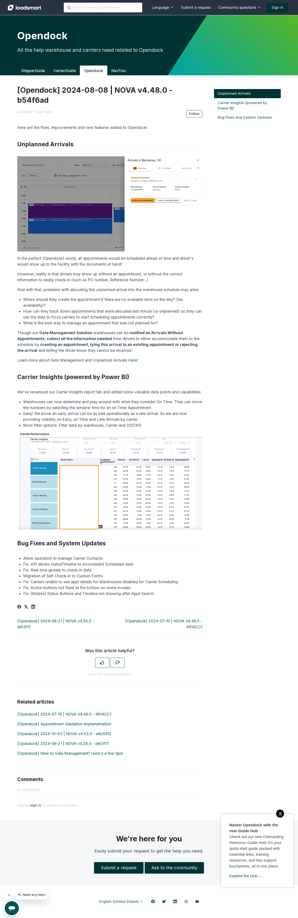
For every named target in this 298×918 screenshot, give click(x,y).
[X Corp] (26, 607)
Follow (194, 114)
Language (161, 7)
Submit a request (196, 7)
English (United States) (119, 901)
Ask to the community (174, 867)
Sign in (277, 7)
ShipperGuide (33, 70)
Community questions (237, 7)
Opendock (93, 70)
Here (132, 360)
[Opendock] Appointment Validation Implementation (64, 724)
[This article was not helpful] (117, 663)
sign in (35, 805)
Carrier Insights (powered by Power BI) (242, 105)
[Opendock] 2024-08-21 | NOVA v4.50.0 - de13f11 (62, 743)
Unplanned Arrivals (234, 93)
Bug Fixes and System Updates (245, 117)
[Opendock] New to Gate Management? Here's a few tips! (70, 753)
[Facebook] (19, 607)
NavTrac (118, 70)
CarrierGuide (64, 70)
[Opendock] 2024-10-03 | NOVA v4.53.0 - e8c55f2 (64, 733)
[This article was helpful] (102, 663)
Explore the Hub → (245, 876)
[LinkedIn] (33, 607)
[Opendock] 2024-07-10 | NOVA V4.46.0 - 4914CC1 (64, 714)
